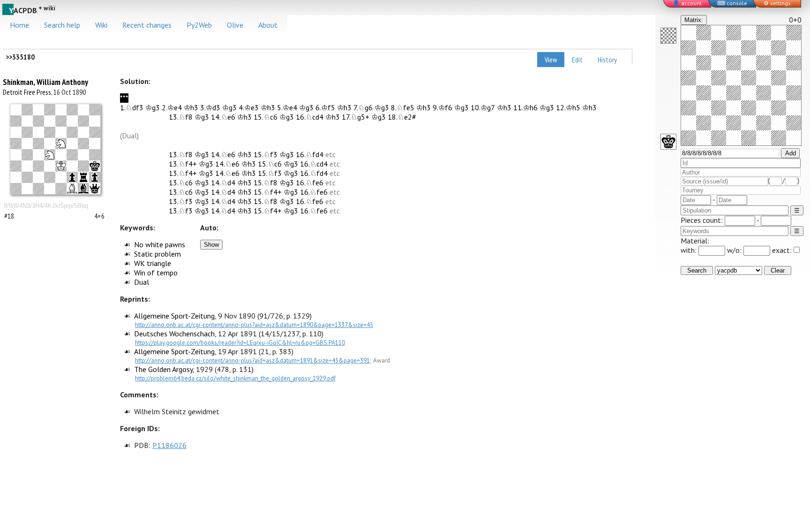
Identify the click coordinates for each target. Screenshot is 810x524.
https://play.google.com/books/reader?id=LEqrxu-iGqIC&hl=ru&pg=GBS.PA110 (240, 342)
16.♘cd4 (309, 117)
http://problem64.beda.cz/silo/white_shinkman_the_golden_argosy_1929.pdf (235, 378)
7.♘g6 (363, 107)
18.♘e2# (402, 117)
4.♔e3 (249, 107)
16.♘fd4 (309, 154)
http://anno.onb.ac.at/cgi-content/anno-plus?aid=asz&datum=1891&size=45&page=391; (253, 360)
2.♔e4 (172, 107)
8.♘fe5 (402, 107)
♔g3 (152, 107)
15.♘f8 (266, 182)
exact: (782, 250)
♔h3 (191, 107)
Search (696, 270)
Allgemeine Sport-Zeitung (174, 315)
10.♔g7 (483, 107)
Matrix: (693, 19)
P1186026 (169, 445)
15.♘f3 (266, 154)
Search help (62, 25)
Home (19, 25)
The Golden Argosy (163, 369)
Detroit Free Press (27, 92)
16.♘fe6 (309, 182)
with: (689, 250)
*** (124, 98)
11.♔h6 (525, 107)
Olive (235, 25)
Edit (577, 59)
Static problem (157, 253)
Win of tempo (156, 272)
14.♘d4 (223, 182)
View (551, 59)
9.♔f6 (442, 107)
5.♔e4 (287, 107)
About (268, 25)
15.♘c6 (266, 117)
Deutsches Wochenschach (174, 333)
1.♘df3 (131, 107)
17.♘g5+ (355, 117)
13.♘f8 (181, 117)
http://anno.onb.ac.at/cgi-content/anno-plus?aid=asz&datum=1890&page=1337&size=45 (254, 324)
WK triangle (152, 263)
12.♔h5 (568, 107)
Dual (141, 282)
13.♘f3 (181, 201)
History (607, 59)
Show (211, 244)
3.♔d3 (210, 107)
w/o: (735, 250)
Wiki (101, 25)
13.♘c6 (181, 182)
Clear (778, 270)
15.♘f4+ (268, 192)
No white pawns (159, 244)
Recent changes (147, 25)
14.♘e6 (223, 117)
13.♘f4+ (183, 163)
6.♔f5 (325, 107)
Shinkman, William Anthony (45, 81)
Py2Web (199, 25)
